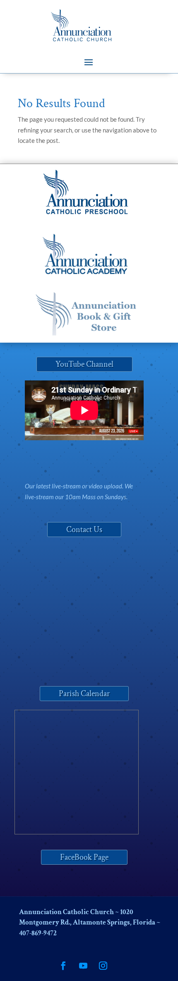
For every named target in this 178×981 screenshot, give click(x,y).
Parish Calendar (84, 693)
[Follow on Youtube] (83, 965)
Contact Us (84, 529)
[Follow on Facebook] (63, 965)
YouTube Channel (84, 364)
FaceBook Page (84, 857)
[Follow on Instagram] (103, 965)
